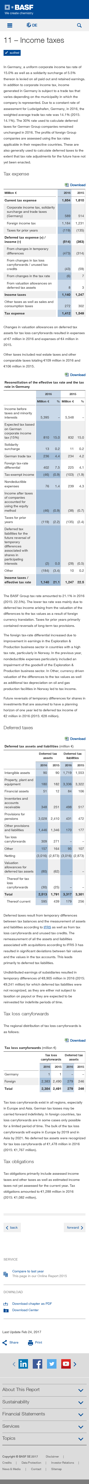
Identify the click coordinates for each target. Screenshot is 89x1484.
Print (38, 1342)
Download (75, 185)
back (14, 1227)
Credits (7, 1462)
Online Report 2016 (44, 9)
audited (14, 52)
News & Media (11, 1469)
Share (14, 1342)
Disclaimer (52, 1456)
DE (34, 25)
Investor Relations (62, 1462)
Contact (36, 1469)
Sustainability (15, 1402)
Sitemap (56, 1469)
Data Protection (31, 1462)
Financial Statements (23, 1414)
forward (73, 1227)
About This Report (21, 1389)
